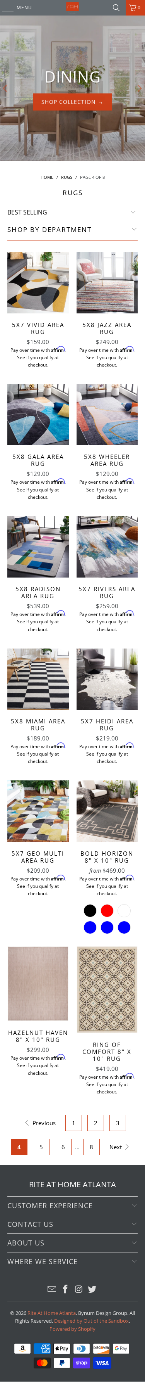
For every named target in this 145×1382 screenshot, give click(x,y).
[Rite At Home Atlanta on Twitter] (92, 1289)
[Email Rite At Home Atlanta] (52, 1289)
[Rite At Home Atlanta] (72, 8)
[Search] (116, 8)
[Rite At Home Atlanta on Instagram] (79, 1289)
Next (116, 1147)
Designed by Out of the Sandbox (91, 1320)
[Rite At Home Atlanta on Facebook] (65, 1289)
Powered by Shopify (72, 1328)
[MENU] (4, 8)
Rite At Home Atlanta (51, 1312)
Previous (43, 1123)
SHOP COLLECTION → (72, 102)
